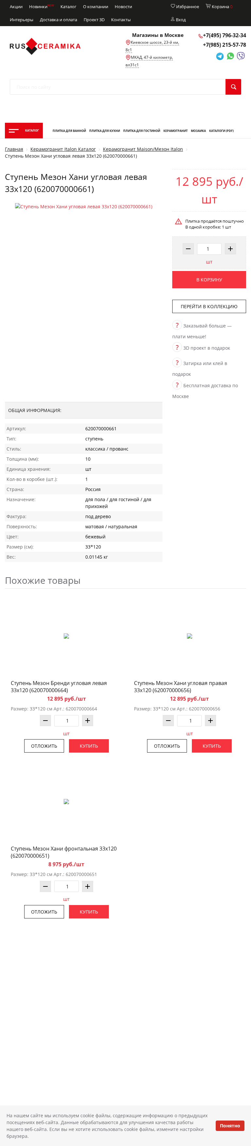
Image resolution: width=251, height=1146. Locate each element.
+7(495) (224, 35)
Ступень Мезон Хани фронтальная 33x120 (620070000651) (64, 852)
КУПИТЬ (89, 746)
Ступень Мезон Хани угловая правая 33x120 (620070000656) (180, 686)
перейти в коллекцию (209, 306)
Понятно (230, 1125)
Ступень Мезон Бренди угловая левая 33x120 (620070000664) (59, 686)
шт (209, 261)
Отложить (44, 746)
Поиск (233, 87)
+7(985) (224, 44)
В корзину (209, 280)
